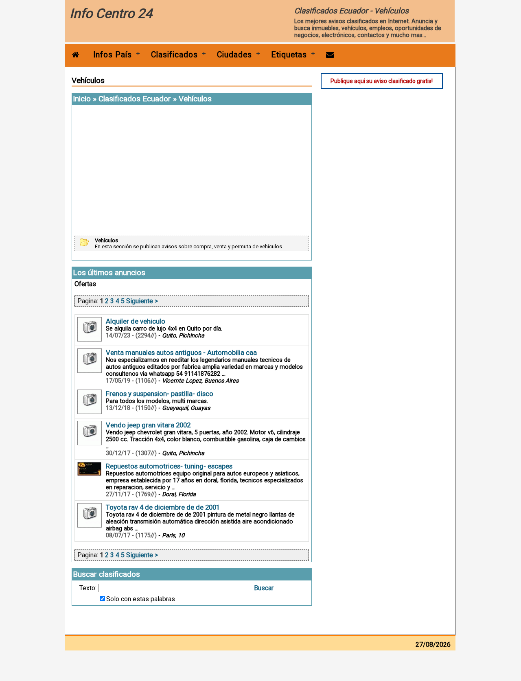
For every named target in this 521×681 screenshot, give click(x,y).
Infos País (112, 54)
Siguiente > (142, 301)
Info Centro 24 (111, 13)
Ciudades (234, 54)
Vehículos (195, 98)
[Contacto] (330, 55)
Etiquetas (289, 54)
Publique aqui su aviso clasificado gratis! (382, 81)
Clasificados (174, 54)
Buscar (264, 588)
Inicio (82, 98)
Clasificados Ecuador (135, 98)
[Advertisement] (192, 171)
